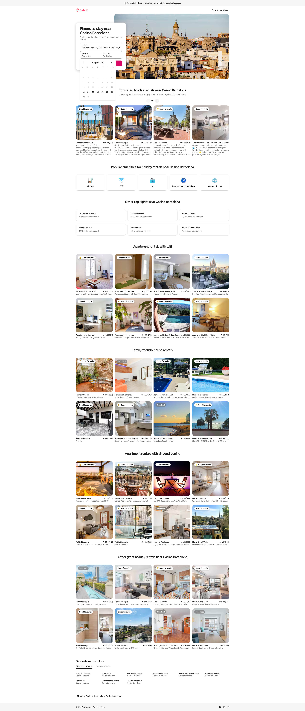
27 (102, 92)
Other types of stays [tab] (84, 666)
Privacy (95, 707)
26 (98, 92)
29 (112, 92)
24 (88, 92)
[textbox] (90, 56)
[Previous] (148, 101)
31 (88, 97)
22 (112, 87)
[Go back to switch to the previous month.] (84, 63)
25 (93, 92)
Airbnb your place (220, 10)
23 (84, 92)
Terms (103, 707)
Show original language (172, 3)
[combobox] (101, 47)
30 (84, 97)
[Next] (157, 101)
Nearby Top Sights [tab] (103, 666)
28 (107, 92)
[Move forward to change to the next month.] (111, 63)
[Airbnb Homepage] (82, 10)
